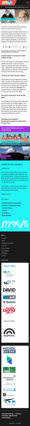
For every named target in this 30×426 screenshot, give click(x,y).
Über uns (4, 245)
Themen (4, 238)
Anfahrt (3, 255)
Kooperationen (5, 250)
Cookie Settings (6, 417)
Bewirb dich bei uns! (6, 194)
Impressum (18, 413)
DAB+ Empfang (6, 248)
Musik (3, 241)
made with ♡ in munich (15, 423)
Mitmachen (4, 253)
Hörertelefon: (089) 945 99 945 (9, 415)
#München (15, 121)
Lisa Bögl (9, 27)
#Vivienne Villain (5, 123)
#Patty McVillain (22, 121)
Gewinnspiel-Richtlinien (7, 243)
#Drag (2, 119)
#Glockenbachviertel (6, 121)
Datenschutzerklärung (7, 413)
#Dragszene (15, 119)
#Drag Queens (8, 119)
